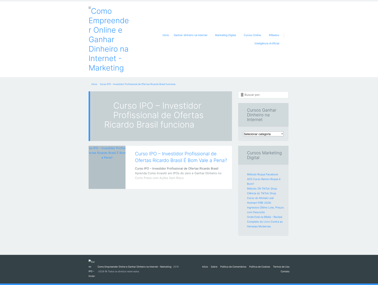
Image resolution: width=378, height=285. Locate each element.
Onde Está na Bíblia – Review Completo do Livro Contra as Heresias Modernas (265, 221)
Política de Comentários (233, 266)
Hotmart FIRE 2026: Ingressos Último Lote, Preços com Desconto (265, 207)
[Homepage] (109, 39)
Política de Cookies (259, 266)
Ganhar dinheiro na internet (104, 183)
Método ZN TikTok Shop (262, 188)
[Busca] (285, 32)
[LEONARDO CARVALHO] (111, 183)
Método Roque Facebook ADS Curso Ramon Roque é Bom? (263, 179)
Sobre (214, 266)
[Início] (93, 269)
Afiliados (274, 35)
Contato (285, 271)
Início (166, 35)
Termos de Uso (281, 266)
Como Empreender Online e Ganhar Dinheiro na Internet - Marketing (134, 266)
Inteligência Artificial (267, 43)
